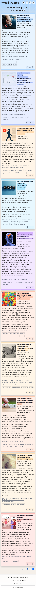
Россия (12, 173)
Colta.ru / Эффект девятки (16, 441)
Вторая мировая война (10, 385)
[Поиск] (27, 2)
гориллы (22, 385)
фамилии (15, 336)
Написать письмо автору (18, 580)
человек (23, 173)
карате (20, 62)
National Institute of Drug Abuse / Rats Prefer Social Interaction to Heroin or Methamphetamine (17, 499)
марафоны (20, 444)
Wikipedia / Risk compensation (18, 56)
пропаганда (14, 221)
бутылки (6, 117)
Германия (13, 170)
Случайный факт (18, 587)
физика (5, 119)
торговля (15, 561)
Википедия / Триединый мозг (18, 279)
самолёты (25, 387)
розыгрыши (16, 387)
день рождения (14, 333)
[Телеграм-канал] (33, 2)
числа (22, 336)
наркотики (21, 504)
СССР (17, 173)
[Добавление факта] (30, 2)
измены (12, 444)
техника (5, 390)
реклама (5, 224)
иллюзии (6, 221)
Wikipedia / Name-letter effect (18, 331)
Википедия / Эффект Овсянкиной (12, 167)
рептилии (29, 282)
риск (4, 64)
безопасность (17, 59)
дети (17, 117)
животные (6, 282)
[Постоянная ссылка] (30, 67)
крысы (14, 504)
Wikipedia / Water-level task (17, 114)
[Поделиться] (27, 67)
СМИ (12, 224)
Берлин (5, 170)
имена (23, 333)
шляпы (12, 390)
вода (12, 117)
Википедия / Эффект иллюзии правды (20, 219)
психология (28, 62)
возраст (5, 444)
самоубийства (7, 446)
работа (5, 173)
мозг (13, 282)
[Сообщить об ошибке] (32, 67)
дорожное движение (9, 62)
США (15, 64)
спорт (10, 64)
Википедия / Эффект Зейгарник (19, 166)
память (20, 170)
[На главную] (10, 2)
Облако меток (18, 584)
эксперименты (20, 224)
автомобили (7, 59)
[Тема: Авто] (23, 2)
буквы (5, 333)
